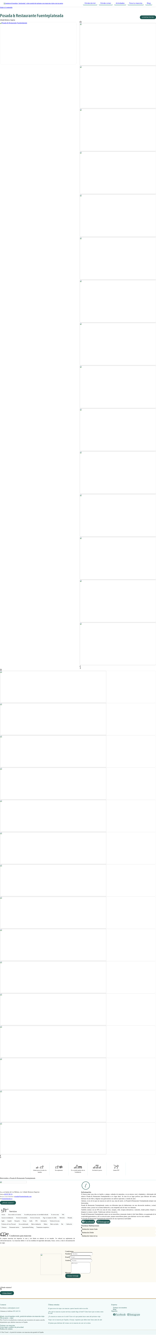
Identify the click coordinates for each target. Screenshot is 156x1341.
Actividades (120, 3)
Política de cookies (6, 1329)
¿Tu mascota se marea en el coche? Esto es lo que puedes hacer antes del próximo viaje (74, 1316)
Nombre (68, 1254)
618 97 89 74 (8, 1194)
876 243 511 (16, 1311)
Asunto (67, 1260)
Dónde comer (105, 3)
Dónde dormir (90, 3)
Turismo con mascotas (7, 1325)
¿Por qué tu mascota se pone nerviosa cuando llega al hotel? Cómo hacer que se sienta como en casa (75, 1312)
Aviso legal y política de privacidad (12, 1327)
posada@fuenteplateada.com (23, 1196)
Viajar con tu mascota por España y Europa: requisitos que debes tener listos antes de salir (75, 1320)
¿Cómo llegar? (7, 1293)
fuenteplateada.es (7, 1198)
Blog (149, 3)
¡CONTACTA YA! (148, 17)
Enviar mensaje (72, 1276)
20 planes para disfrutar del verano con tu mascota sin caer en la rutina (69, 1323)
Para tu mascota (135, 3)
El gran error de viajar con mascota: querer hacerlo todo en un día (68, 1308)
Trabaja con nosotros (120, 1308)
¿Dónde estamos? (8, 1203)
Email (67, 1257)
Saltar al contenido (6, 7)
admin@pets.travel (13, 1308)
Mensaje (68, 1273)
